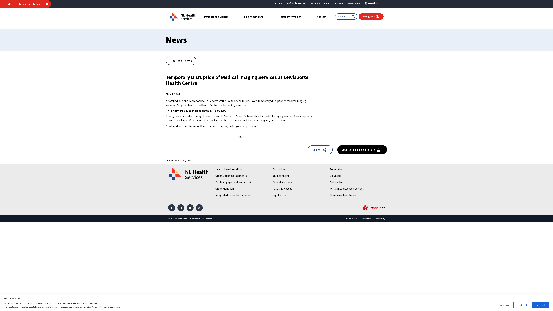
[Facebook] (171, 207)
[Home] (189, 174)
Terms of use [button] (366, 218)
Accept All (541, 305)
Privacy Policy (97, 307)
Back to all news (181, 61)
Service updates (29, 4)
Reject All (523, 305)
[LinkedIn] (180, 207)
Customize (504, 305)
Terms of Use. (94, 303)
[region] (276, 302)
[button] (327, 3)
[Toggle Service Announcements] (47, 4)
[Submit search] (354, 16)
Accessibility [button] (380, 218)
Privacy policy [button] (351, 218)
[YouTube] (190, 207)
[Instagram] (199, 207)
